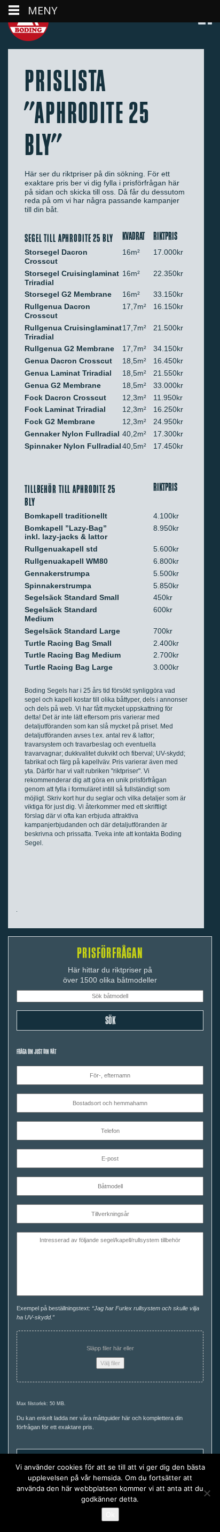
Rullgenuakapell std (61, 549)
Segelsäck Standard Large (72, 631)
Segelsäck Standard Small (72, 597)
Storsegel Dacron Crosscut (56, 256)
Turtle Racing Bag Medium (73, 655)
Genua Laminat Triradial (68, 373)
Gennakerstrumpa (57, 573)
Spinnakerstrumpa (58, 585)
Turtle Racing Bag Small (68, 643)
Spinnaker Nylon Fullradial (73, 446)
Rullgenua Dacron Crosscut (57, 311)
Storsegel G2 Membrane (68, 294)
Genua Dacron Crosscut (68, 360)
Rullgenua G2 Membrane (69, 348)
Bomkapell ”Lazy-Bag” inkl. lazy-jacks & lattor (66, 532)
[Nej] (206, 1493)
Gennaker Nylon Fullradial (72, 433)
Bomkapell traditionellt (66, 516)
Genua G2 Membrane (63, 385)
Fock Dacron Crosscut (65, 397)
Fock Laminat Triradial (65, 409)
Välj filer (110, 1363)
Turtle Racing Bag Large (69, 667)
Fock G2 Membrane (60, 421)
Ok (110, 1514)
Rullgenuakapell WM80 (66, 561)
